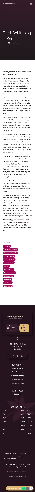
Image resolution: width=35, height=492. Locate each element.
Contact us (17, 394)
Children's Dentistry (10, 249)
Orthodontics (8, 276)
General (6, 266)
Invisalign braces (17, 368)
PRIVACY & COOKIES (25, 453)
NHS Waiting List (12, 328)
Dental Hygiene (9, 256)
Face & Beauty (9, 263)
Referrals (17, 400)
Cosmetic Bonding (17, 376)
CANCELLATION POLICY (25, 456)
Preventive (7, 279)
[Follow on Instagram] (13, 356)
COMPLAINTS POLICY (10, 456)
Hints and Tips (9, 269)
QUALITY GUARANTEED (10, 458)
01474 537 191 (25, 328)
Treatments (16, 43)
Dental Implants (9, 259)
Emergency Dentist (17, 383)
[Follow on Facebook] (17, 356)
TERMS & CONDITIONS (10, 453)
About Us (7, 246)
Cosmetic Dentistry (10, 253)
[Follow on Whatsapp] (22, 356)
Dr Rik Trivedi (22, 156)
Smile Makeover (17, 379)
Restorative (8, 283)
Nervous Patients (9, 273)
